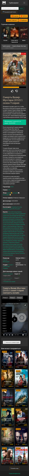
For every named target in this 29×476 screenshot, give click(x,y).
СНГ (9, 190)
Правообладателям (14, 473)
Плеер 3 (19, 297)
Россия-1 (10, 264)
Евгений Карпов (17, 246)
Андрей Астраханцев (17, 221)
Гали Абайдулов (7, 240)
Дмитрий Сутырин (19, 235)
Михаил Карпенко (17, 226)
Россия (19, 207)
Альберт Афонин (17, 240)
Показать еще (14, 468)
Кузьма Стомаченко (9, 242)
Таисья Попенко (19, 253)
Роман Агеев (6, 224)
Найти (21, 8)
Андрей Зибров (7, 231)
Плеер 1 (5, 297)
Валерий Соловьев (14, 219)
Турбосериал (13, 3)
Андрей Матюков (8, 251)
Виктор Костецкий (17, 237)
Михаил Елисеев (19, 222)
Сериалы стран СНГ (9, 208)
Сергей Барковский (15, 215)
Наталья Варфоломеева (18, 224)
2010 (12, 186)
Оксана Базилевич (8, 222)
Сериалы (14, 207)
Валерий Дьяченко (8, 228)
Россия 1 (17, 208)
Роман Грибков (15, 213)
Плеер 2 (12, 297)
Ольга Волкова (12, 212)
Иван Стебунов (7, 226)
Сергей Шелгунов (17, 230)
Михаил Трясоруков (18, 231)
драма (9, 193)
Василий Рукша (18, 248)
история (15, 193)
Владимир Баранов (8, 233)
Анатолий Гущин (14, 217)
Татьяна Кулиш (20, 249)
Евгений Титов (19, 233)
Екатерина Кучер (8, 255)
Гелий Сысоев (7, 230)
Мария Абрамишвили (9, 249)
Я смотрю (23, 300)
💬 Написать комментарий (11, 342)
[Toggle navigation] (24, 2)
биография (6, 194)
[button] (9, 281)
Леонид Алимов (7, 246)
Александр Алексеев (16, 244)
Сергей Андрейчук (8, 248)
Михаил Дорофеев (8, 235)
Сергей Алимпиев (18, 238)
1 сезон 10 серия (8, 274)
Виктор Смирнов (8, 238)
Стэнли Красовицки (9, 253)
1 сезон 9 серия (7, 278)
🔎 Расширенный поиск (9, 12)
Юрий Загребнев (18, 251)
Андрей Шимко (7, 237)
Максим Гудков (18, 228)
